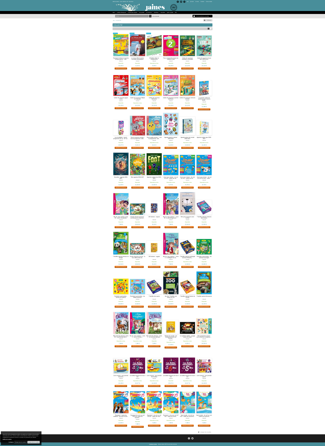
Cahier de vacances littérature (154, 98)
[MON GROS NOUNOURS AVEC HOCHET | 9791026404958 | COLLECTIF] (187, 203)
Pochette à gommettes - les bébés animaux (137, 296)
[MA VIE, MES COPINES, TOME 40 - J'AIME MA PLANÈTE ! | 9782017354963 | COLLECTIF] (121, 203)
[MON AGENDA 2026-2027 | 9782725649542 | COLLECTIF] (137, 163)
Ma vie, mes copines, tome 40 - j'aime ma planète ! (121, 217)
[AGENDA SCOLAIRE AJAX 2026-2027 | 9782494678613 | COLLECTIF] (204, 124)
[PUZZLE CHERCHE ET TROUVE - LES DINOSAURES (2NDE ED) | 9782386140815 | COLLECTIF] (137, 203)
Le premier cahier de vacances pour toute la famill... (204, 99)
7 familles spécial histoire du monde (187, 296)
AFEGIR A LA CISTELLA (121, 68)
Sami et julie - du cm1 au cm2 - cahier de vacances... (187, 415)
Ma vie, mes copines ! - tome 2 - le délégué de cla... (171, 257)
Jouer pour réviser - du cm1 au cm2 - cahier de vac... (187, 177)
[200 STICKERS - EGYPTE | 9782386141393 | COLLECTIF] (154, 243)
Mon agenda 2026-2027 (137, 177)
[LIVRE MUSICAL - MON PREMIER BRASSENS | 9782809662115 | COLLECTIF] (121, 362)
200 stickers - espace (154, 216)
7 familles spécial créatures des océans (204, 217)
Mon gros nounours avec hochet (187, 217)
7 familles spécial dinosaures (204, 296)
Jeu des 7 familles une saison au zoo (171, 296)
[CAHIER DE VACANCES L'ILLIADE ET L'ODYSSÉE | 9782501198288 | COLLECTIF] (137, 84)
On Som (197, 1)
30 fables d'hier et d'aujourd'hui (154, 58)
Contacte (202, 1)
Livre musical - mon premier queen (204, 376)
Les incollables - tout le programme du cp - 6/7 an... (120, 138)
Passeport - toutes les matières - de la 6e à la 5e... (120, 415)
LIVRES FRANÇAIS (121, 12)
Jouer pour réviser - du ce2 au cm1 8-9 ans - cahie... (204, 177)
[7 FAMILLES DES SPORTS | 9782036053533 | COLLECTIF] (154, 282)
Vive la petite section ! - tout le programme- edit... (154, 138)
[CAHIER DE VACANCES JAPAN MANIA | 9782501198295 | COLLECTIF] (121, 84)
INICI (114, 12)
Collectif (121, 100)
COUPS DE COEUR (132, 12)
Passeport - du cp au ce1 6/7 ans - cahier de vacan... (171, 415)
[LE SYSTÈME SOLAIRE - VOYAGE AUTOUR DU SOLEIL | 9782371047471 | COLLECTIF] (187, 322)
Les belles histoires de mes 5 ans (187, 376)
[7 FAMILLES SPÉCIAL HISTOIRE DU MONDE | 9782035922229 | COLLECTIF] (187, 282)
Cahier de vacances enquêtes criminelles (187, 58)
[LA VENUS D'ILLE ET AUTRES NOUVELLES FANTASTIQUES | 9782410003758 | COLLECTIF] (137, 44)
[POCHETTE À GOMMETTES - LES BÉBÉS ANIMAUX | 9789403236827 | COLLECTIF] (137, 282)
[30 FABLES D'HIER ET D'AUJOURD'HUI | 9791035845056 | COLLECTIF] (154, 44)
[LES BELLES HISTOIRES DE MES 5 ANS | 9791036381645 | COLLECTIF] (187, 362)
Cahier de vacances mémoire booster (187, 98)
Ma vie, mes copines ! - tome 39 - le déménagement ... (171, 217)
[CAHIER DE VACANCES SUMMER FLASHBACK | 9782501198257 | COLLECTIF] (171, 84)
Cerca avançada (155, 16)
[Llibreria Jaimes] (145, 10)
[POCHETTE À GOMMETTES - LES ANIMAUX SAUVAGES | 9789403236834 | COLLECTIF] (204, 243)
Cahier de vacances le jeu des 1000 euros (204, 58)
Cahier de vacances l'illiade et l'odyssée (137, 98)
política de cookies (7, 439)
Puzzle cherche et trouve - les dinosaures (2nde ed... (138, 217)
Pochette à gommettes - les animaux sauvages (204, 257)
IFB (176, 12)
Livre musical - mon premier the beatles (154, 376)
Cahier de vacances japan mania (121, 98)
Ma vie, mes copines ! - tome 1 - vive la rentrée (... (137, 336)
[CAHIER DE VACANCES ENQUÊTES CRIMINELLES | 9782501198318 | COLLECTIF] (187, 44)
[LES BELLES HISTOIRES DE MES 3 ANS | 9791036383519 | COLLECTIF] (137, 362)
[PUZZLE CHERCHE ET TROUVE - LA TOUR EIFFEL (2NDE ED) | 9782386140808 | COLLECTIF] (137, 243)
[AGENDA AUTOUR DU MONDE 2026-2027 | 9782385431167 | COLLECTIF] (187, 124)
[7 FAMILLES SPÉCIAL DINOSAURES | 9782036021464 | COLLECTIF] (204, 282)
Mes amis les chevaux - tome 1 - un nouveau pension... (154, 336)
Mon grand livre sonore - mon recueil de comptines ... (204, 336)
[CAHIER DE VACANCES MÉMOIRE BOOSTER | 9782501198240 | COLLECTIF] (187, 84)
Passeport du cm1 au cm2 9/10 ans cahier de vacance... (138, 416)
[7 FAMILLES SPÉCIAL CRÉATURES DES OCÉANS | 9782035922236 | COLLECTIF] (204, 203)
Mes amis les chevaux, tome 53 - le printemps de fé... (120, 336)
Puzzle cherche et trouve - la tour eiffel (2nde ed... (137, 257)
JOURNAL (156, 12)
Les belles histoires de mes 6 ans (171, 376)
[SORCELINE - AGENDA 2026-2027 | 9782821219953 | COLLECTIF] (121, 163)
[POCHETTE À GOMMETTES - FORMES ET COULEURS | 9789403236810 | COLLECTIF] (121, 282)
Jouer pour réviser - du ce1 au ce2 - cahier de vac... (171, 177)
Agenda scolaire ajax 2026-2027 (204, 138)
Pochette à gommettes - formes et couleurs (120, 296)
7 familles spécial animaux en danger (121, 257)
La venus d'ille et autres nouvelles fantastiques (137, 58)
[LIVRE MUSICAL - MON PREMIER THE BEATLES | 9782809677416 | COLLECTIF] (154, 362)
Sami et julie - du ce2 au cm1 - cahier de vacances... (204, 415)
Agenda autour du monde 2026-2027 (187, 138)
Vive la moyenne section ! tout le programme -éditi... (137, 138)
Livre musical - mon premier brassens (120, 376)
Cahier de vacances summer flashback (170, 98)
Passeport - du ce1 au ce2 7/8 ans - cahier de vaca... (154, 415)
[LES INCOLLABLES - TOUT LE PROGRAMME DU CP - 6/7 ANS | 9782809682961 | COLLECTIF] (121, 124)
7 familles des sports (154, 296)
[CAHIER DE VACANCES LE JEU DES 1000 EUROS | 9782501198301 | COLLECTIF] (204, 44)
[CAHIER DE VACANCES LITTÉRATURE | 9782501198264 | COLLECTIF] (154, 84)
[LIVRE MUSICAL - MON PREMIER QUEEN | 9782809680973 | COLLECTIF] (204, 362)
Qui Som (192, 1)
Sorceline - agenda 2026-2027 (121, 177)
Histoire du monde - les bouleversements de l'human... (171, 337)
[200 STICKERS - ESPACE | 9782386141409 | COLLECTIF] (154, 203)
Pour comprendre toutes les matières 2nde (170, 58)
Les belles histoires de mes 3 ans (137, 376)
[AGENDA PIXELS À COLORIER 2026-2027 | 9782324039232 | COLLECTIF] (171, 124)
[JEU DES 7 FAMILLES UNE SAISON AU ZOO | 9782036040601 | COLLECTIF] (171, 282)
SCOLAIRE (141, 12)
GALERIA (163, 12)
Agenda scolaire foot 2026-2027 (154, 177)
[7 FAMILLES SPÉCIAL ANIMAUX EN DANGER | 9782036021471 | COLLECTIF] (121, 243)
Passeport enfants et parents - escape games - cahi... (121, 58)
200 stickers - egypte (154, 256)
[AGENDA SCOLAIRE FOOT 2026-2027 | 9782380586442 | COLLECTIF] (154, 163)
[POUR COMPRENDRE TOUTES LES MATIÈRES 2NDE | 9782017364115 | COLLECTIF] (171, 44)
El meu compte (209, 1)
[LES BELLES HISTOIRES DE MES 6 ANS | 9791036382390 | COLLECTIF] (171, 362)
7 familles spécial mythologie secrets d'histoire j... (187, 257)
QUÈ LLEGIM (170, 12)
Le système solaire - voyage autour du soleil (187, 336)
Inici (187, 1)
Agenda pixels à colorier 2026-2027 (170, 138)
